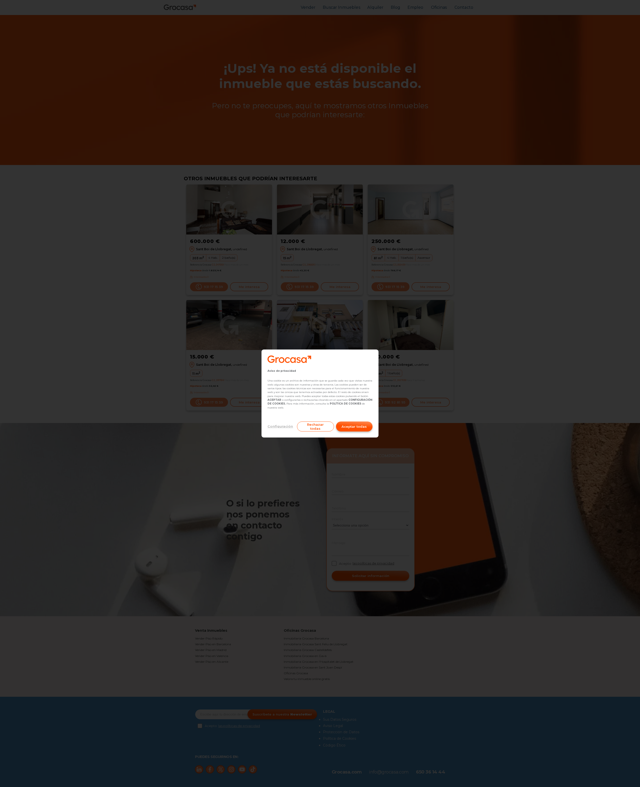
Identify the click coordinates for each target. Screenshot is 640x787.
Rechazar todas (315, 426)
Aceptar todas (354, 426)
